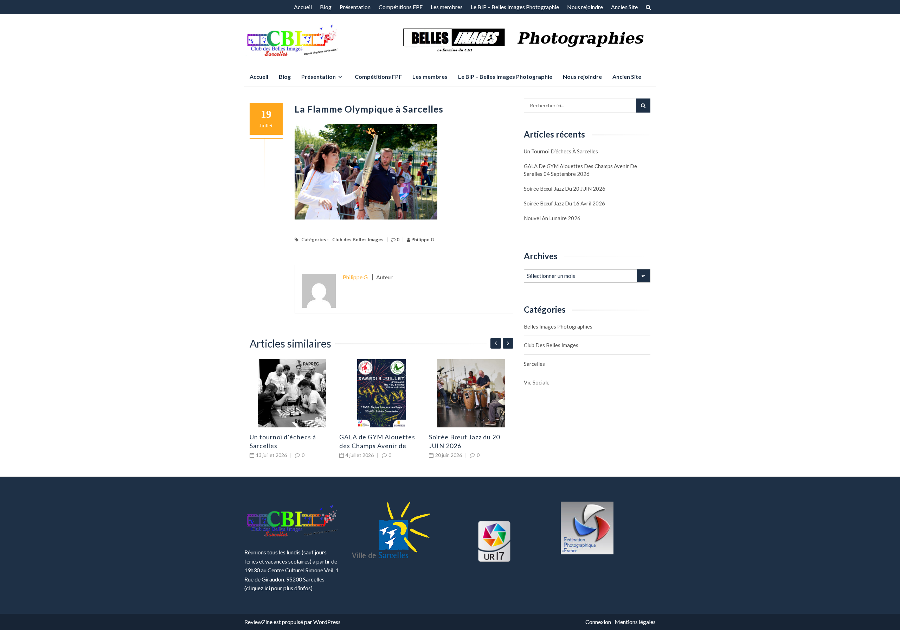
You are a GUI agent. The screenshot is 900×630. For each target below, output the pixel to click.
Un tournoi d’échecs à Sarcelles (561, 151)
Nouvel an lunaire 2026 (552, 218)
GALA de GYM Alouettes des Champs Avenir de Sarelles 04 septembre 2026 (580, 170)
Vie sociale (536, 382)
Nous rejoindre (585, 7)
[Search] (643, 105)
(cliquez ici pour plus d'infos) (278, 588)
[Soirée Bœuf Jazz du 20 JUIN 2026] (471, 393)
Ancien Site (624, 7)
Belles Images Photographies (558, 326)
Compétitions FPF (401, 7)
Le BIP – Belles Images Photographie (515, 7)
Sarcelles (534, 364)
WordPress (327, 621)
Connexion (598, 621)
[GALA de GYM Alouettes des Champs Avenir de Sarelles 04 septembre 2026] (381, 393)
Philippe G (422, 239)
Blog (326, 7)
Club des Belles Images (358, 239)
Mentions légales (635, 621)
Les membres (447, 7)
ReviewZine (258, 621)
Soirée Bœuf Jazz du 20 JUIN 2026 (564, 188)
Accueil (303, 7)
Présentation (355, 7)
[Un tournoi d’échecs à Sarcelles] (292, 393)
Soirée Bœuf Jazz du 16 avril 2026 (564, 203)
